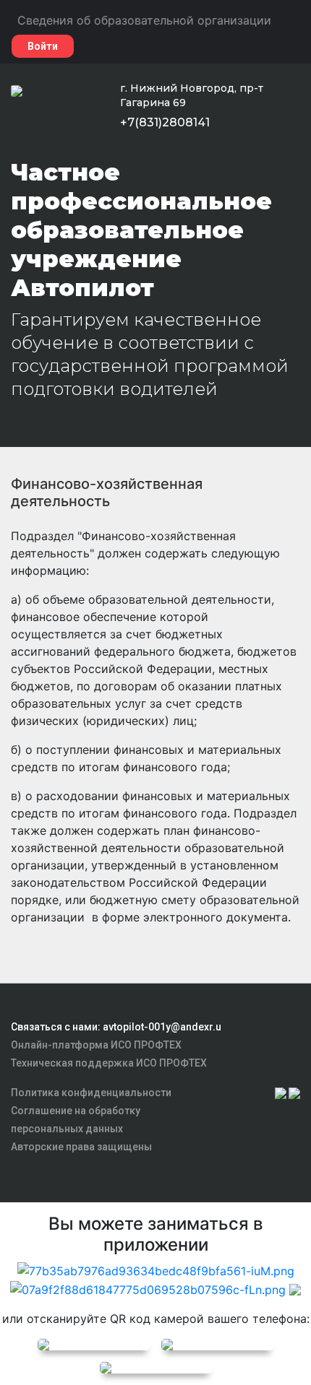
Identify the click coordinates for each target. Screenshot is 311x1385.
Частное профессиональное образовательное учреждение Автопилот (141, 230)
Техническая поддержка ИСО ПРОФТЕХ (109, 1063)
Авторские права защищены (81, 1146)
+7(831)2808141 (165, 122)
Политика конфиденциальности (91, 1092)
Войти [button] (42, 46)
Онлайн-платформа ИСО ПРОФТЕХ (96, 1045)
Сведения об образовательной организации (144, 20)
